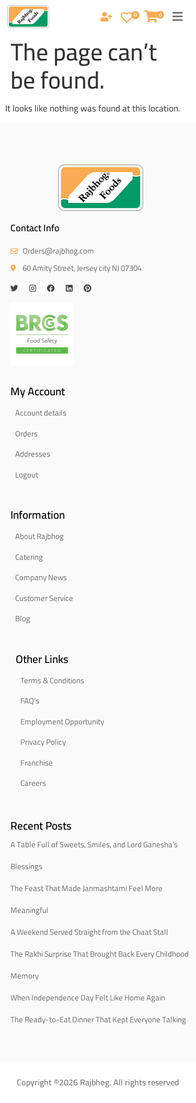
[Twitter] (14, 288)
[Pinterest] (87, 288)
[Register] (106, 17)
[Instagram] (33, 288)
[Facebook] (51, 288)
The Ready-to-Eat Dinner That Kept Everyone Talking (98, 1019)
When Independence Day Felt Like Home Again (87, 997)
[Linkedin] (69, 288)
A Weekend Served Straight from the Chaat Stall (89, 931)
